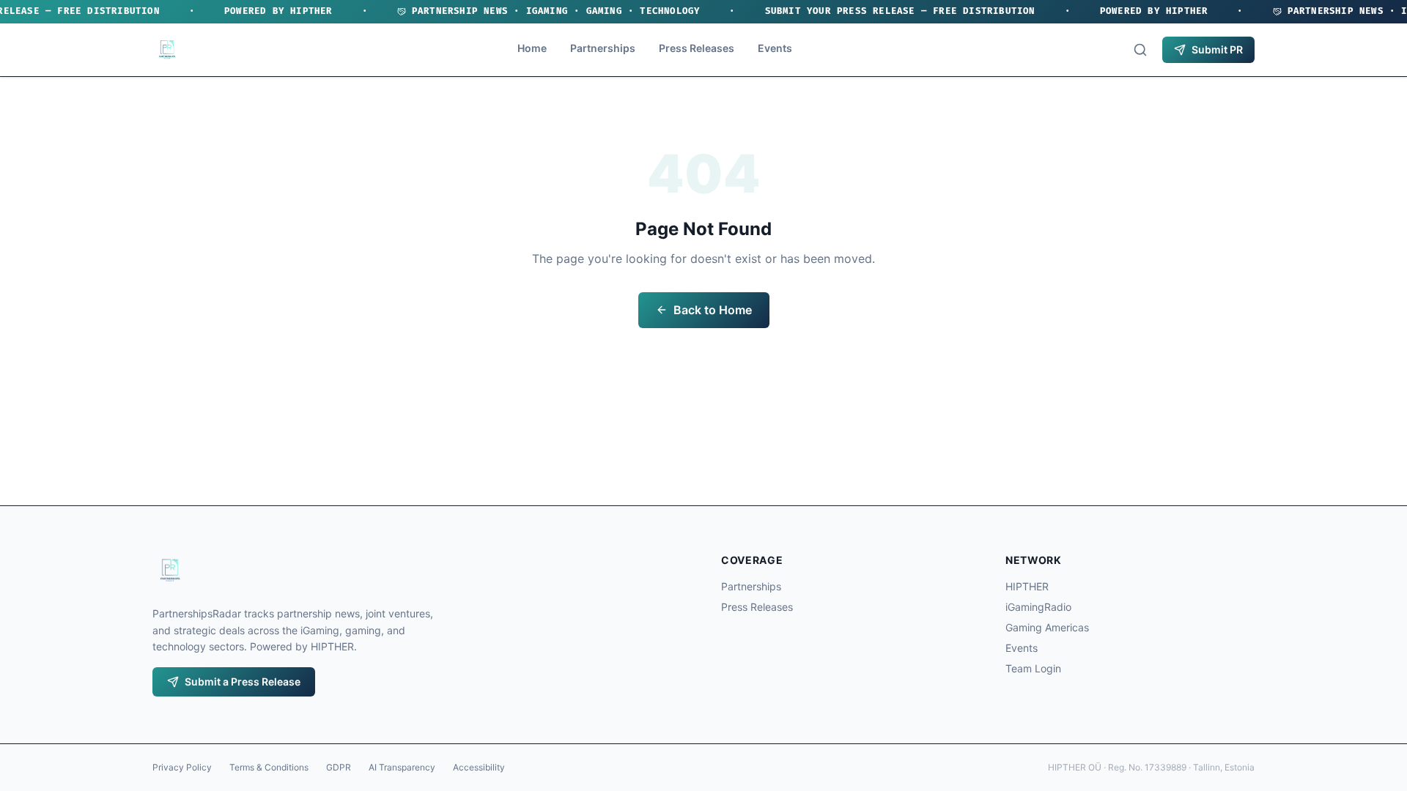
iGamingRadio (1038, 607)
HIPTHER (1027, 586)
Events (775, 48)
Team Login (1033, 668)
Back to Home (712, 309)
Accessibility (479, 767)
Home (532, 48)
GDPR (338, 767)
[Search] (1140, 50)
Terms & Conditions (269, 767)
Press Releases (696, 48)
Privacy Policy (182, 767)
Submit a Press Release (242, 681)
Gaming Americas (1047, 627)
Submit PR (1217, 49)
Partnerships (602, 48)
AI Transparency (402, 767)
